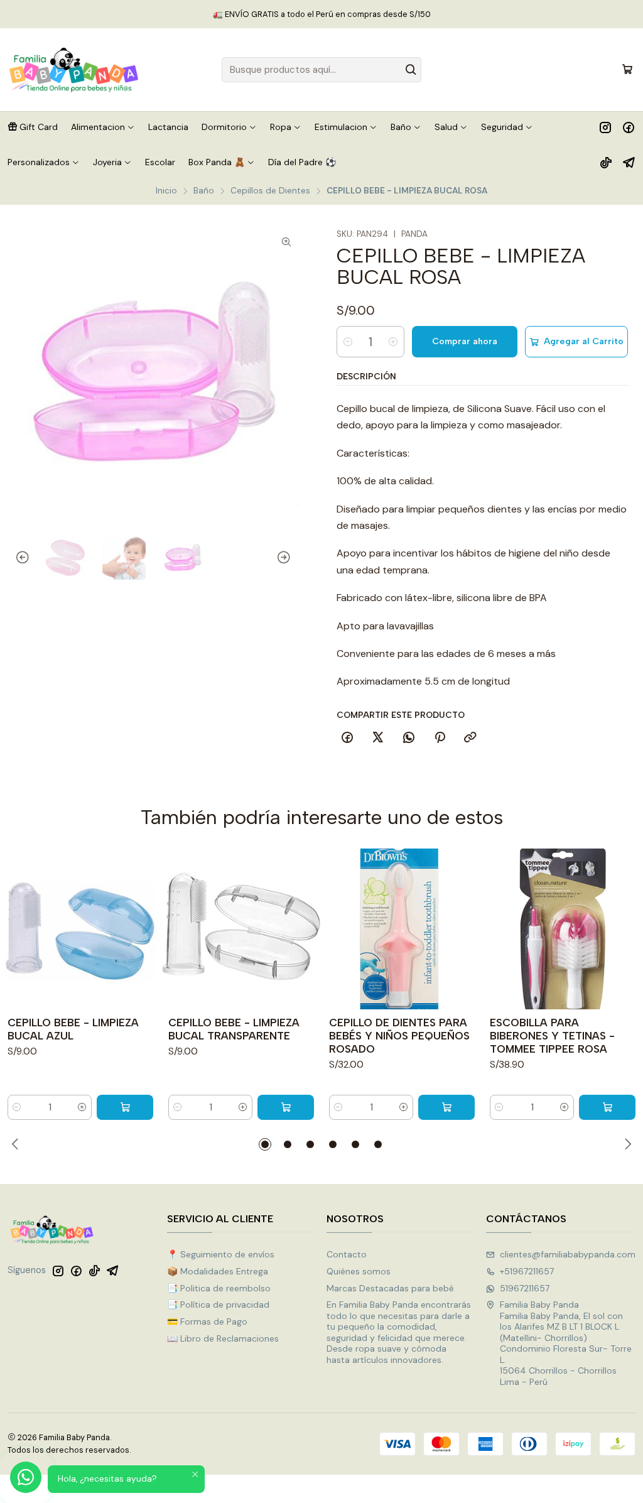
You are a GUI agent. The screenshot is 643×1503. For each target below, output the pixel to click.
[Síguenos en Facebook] (628, 127)
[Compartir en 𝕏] (378, 738)
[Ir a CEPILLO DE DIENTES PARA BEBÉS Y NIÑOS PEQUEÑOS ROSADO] (402, 929)
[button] (33, 127)
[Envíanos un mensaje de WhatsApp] (25, 1477)
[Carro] (627, 70)
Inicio (166, 191)
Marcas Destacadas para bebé (390, 1288)
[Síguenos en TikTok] (606, 162)
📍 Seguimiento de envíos (220, 1254)
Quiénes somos (359, 1271)
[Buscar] (410, 69)
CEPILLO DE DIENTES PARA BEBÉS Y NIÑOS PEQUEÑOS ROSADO (399, 1035)
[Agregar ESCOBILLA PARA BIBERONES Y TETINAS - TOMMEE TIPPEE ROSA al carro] (607, 1107)
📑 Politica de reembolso (219, 1288)
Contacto (347, 1254)
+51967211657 (527, 1271)
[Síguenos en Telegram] (628, 162)
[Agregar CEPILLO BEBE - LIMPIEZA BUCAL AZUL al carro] (125, 1107)
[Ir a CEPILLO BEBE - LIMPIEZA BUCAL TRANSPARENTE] (241, 929)
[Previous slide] (17, 558)
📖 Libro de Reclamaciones (223, 1338)
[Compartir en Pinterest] (439, 738)
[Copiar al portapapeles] (470, 738)
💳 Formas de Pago (207, 1321)
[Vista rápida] (145, 928)
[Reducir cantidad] (348, 342)
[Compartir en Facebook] (347, 738)
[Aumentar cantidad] (393, 342)
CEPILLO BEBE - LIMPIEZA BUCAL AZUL (73, 1029)
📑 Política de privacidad (218, 1304)
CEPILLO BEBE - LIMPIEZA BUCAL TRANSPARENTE (234, 1029)
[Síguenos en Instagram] (605, 127)
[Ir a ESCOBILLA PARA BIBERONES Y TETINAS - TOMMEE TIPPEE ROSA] (562, 929)
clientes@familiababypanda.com (567, 1254)
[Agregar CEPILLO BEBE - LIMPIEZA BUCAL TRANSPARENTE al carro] (285, 1107)
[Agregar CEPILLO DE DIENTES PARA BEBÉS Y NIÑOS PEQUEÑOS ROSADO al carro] (446, 1107)
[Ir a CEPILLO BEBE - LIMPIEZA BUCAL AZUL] (80, 929)
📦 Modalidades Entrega (217, 1271)
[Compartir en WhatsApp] (408, 738)
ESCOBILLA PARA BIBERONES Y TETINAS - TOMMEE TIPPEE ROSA (552, 1035)
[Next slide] (289, 558)
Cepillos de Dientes (270, 191)
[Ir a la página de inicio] (74, 69)
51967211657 (524, 1288)
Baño (203, 191)
